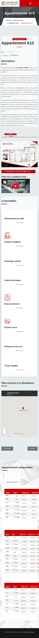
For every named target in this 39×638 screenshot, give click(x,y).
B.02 (7, 596)
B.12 (7, 603)
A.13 (7, 502)
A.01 (7, 537)
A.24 (7, 513)
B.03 (7, 555)
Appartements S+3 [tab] (12, 482)
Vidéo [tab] (11, 136)
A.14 (7, 506)
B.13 (7, 562)
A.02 (7, 589)
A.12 (7, 592)
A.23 (7, 509)
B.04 (7, 600)
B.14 (7, 607)
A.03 (7, 495)
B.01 (7, 551)
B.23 (7, 570)
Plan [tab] (10, 134)
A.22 (7, 548)
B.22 (7, 611)
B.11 (7, 559)
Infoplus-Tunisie (29, 632)
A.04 (7, 498)
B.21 (7, 566)
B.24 (7, 517)
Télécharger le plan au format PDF (17, 171)
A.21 (7, 544)
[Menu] (30, 3)
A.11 (7, 540)
